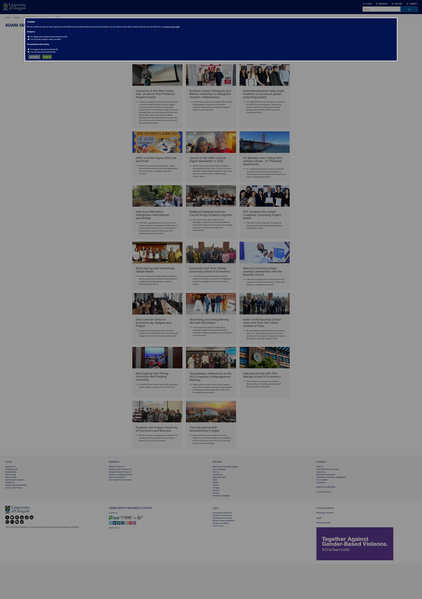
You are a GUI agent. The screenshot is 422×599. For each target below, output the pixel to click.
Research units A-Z (117, 466)
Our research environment (120, 480)
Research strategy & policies (120, 474)
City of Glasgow (219, 469)
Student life (10, 482)
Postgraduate (10, 472)
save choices (34, 57)
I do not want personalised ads (42, 52)
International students (14, 480)
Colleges (216, 487)
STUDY (8, 461)
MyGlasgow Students (325, 512)
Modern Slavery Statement (224, 520)
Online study (10, 474)
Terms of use (218, 526)
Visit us (216, 472)
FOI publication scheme (222, 518)
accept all (47, 57)
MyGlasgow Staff (323, 522)
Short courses (10, 477)
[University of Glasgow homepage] (14, 6)
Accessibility (218, 474)
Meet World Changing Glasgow (225, 466)
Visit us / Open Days (13, 487)
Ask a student (322, 480)
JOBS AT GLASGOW (325, 486)
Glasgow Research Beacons (120, 472)
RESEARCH (114, 461)
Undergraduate (11, 469)
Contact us (113, 513)
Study (369, 4)
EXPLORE (217, 461)
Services (216, 490)
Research (383, 4)
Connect (413, 4)
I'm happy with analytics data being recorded (48, 36)
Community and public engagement (331, 477)
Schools (17, 17)
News (215, 480)
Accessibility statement (222, 512)
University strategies (221, 495)
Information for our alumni (327, 469)
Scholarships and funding (15, 485)
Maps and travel (219, 477)
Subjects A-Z (10, 466)
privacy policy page (172, 27)
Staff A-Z (320, 466)
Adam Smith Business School (131, 508)
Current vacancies (323, 492)
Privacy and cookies (221, 523)
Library (216, 493)
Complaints (321, 482)
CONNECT (321, 461)
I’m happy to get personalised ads (44, 49)
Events (215, 482)
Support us (321, 472)
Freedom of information (222, 515)
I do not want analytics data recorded (45, 39)
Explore (398, 4)
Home (7, 17)
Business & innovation (325, 474)
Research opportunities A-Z (120, 469)
